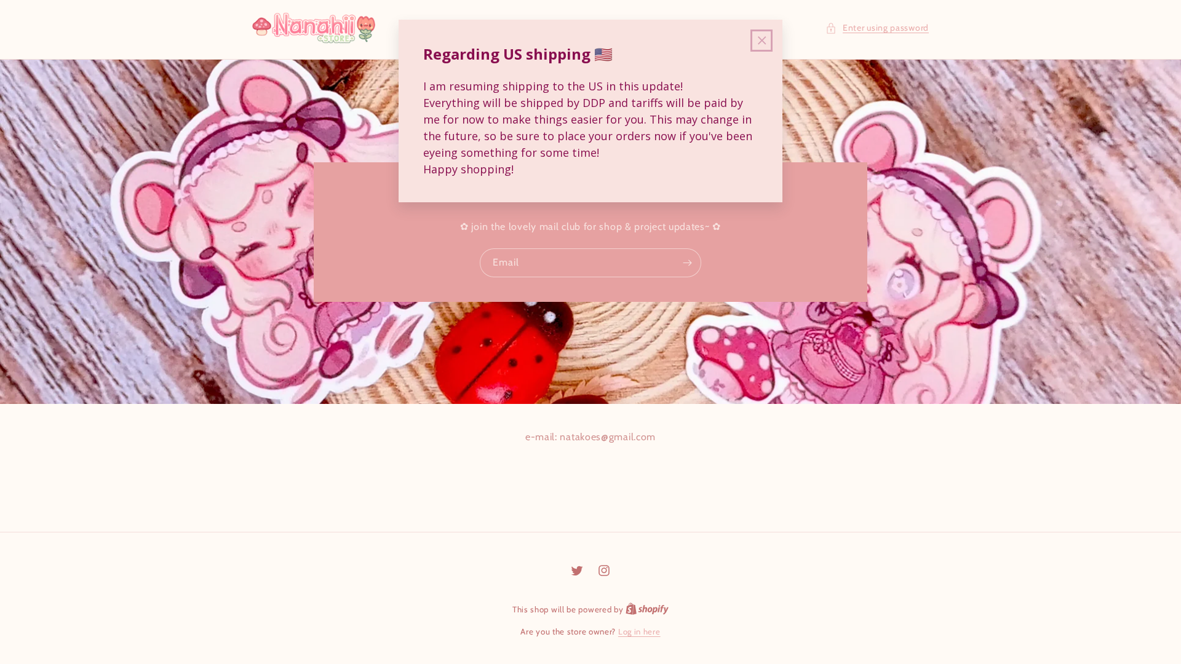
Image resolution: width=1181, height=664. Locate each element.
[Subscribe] (687, 262)
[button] (877, 28)
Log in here (639, 631)
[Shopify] (647, 609)
